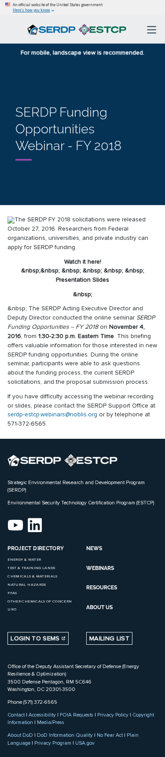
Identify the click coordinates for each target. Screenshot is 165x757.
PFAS (12, 593)
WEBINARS (100, 568)
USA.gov (85, 743)
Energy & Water (24, 559)
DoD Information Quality (65, 735)
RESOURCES (101, 587)
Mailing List (109, 638)
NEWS (94, 548)
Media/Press (50, 722)
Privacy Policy (112, 715)
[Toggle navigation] (151, 29)
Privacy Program (52, 743)
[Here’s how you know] (82, 7)
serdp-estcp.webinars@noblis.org (52, 414)
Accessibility (42, 715)
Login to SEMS (36, 638)
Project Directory (35, 548)
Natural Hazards (26, 584)
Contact (16, 715)
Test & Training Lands (31, 568)
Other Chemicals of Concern (39, 601)
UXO (11, 609)
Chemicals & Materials (32, 576)
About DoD (20, 735)
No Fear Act (110, 735)
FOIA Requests (76, 715)
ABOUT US (99, 607)
